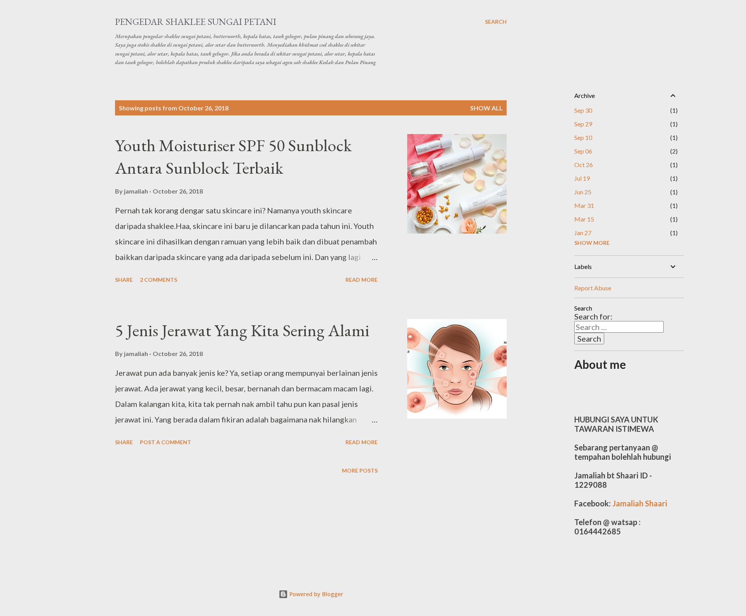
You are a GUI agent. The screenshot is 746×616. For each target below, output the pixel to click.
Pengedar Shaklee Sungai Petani (195, 22)
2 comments (158, 279)
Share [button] (124, 279)
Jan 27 (582, 232)
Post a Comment (165, 442)
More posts (360, 470)
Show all (486, 108)
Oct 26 (583, 164)
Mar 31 (584, 205)
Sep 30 (583, 110)
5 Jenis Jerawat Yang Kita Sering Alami (242, 330)
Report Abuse (592, 287)
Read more (361, 279)
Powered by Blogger (315, 594)
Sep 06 (583, 151)
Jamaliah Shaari (639, 503)
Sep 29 (583, 123)
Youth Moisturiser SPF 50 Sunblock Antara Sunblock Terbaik (233, 156)
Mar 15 (584, 219)
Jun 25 (582, 191)
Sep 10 (583, 137)
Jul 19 (582, 178)
